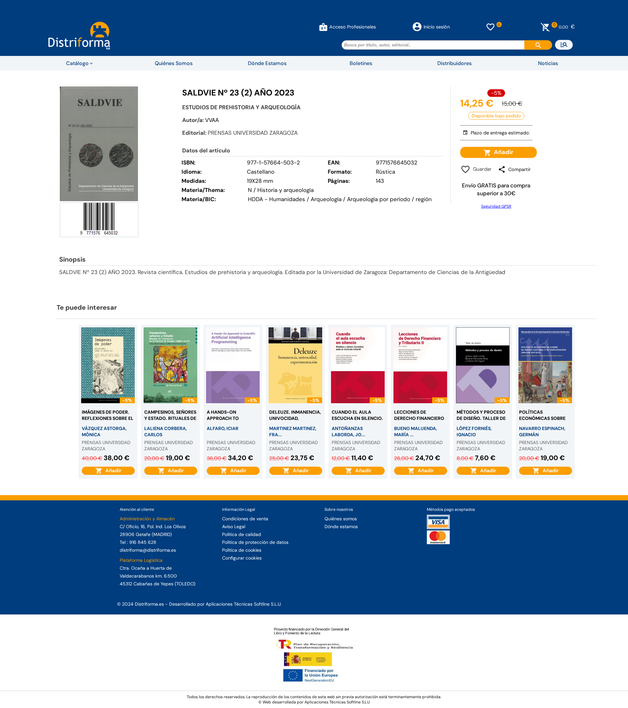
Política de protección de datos (255, 542)
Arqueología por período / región (389, 199)
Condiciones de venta (245, 519)
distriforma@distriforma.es (148, 550)
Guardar (481, 169)
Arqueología (326, 199)
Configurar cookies (242, 558)
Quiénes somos (340, 519)
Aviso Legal (233, 526)
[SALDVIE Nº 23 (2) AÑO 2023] (99, 143)
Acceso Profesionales (352, 27)
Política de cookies (241, 550)
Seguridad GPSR (496, 206)
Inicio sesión (437, 27)
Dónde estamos (341, 526)
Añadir (502, 152)
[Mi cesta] (545, 27)
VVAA (212, 120)
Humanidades (287, 199)
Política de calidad (241, 534)
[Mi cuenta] (323, 27)
